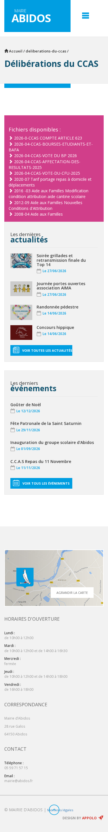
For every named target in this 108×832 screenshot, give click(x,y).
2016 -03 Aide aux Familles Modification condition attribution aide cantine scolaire (48, 193)
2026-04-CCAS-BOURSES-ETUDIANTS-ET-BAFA (51, 147)
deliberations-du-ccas (46, 51)
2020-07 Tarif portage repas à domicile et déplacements (50, 182)
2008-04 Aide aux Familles (38, 214)
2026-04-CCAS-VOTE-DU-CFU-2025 (47, 173)
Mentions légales (60, 810)
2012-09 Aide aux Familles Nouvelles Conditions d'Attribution (45, 205)
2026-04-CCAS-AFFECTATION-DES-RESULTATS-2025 (44, 164)
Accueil (15, 51)
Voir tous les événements (46, 483)
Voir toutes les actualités (47, 350)
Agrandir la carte (72, 592)
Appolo (89, 818)
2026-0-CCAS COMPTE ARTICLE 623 (48, 138)
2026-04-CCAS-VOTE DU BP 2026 (45, 155)
